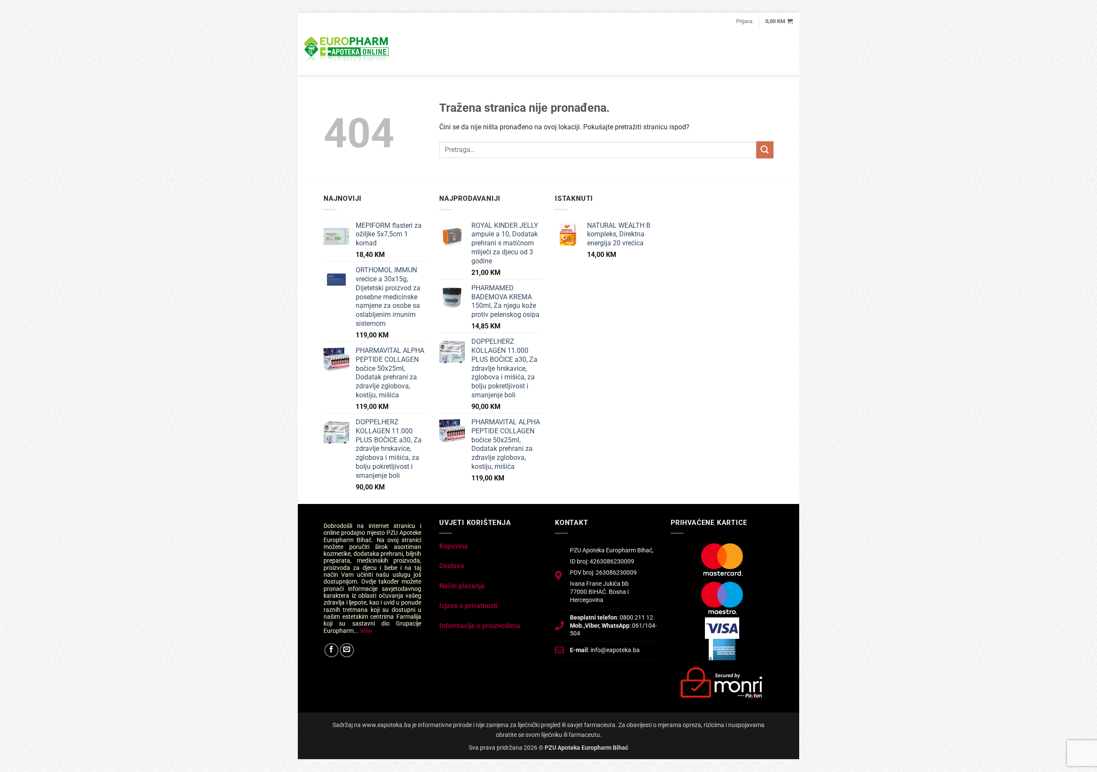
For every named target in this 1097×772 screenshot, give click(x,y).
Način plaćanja (462, 586)
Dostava (451, 566)
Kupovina (453, 546)
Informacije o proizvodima (479, 626)
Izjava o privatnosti (468, 606)
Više (366, 630)
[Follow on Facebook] (331, 650)
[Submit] (764, 149)
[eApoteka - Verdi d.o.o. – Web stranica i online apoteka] (347, 50)
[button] (744, 21)
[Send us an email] (347, 650)
